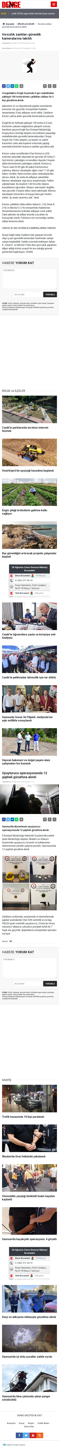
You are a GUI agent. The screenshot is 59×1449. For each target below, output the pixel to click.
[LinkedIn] (12, 86)
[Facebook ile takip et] (19, 1435)
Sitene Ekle (29, 1426)
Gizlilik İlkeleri (43, 1423)
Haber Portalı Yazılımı (16, 1445)
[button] (45, 86)
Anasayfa (9, 24)
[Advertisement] (29, 352)
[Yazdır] (21, 86)
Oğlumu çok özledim (21, 13)
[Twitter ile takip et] (26, 1435)
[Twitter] (8, 86)
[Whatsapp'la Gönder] (16, 86)
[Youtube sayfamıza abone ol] (33, 1435)
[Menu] (53, 4)
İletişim (31, 1423)
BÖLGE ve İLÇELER (26, 24)
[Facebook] (4, 86)
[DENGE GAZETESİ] (11, 4)
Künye (21, 1423)
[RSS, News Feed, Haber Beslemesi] (39, 1435)
